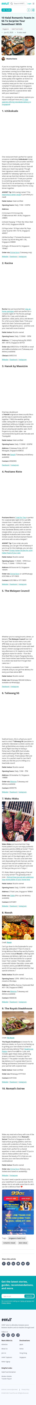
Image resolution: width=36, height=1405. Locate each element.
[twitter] (9, 1263)
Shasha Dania (11, 59)
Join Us (4, 1353)
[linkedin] (14, 1263)
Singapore (5, 29)
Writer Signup (6, 1362)
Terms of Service (25, 1301)
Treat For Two (20, 517)
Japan (21, 1344)
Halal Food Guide (17, 29)
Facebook (13, 256)
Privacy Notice (6, 1303)
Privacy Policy (25, 1389)
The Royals (10, 1038)
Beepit (12, 455)
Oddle (12, 896)
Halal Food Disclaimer (9, 1372)
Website (5, 256)
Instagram (22, 256)
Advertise (5, 1344)
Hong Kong (23, 1353)
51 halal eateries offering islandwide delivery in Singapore (16, 101)
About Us (5, 1349)
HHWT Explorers (7, 1357)
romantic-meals (9, 1243)
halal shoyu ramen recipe (11, 195)
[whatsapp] (18, 1263)
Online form (14, 252)
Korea (21, 1349)
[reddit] (23, 1263)
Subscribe (29, 1296)
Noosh (9, 942)
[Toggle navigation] (33, 3)
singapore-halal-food (17, 1238)
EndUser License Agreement (10, 1389)
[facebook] (4, 1263)
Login (29, 4)
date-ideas (23, 1243)
